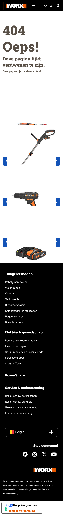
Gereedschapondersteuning (21, 407)
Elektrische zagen (15, 346)
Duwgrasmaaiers (15, 305)
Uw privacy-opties (25, 505)
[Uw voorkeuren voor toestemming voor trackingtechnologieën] (6, 509)
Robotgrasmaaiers (16, 282)
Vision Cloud (12, 287)
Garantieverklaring (10, 493)
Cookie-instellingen (24, 489)
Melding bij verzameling (19, 510)
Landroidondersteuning (19, 413)
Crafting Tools (13, 363)
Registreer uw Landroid (18, 401)
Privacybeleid (8, 489)
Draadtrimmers (14, 322)
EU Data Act (46, 485)
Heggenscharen (14, 316)
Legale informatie (41, 489)
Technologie (12, 299)
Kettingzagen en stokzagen (21, 310)
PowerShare (15, 375)
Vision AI (10, 293)
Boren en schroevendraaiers (21, 340)
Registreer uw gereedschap (21, 395)
